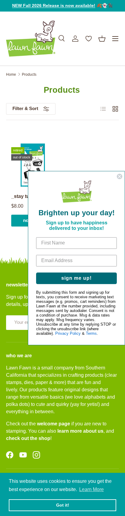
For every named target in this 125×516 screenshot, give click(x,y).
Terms (91, 333)
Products (29, 74)
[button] (102, 38)
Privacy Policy (68, 333)
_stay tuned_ (26, 196)
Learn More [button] (91, 489)
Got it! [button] (62, 505)
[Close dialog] (120, 176)
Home (11, 74)
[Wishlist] (88, 38)
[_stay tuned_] (32, 165)
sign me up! (76, 278)
